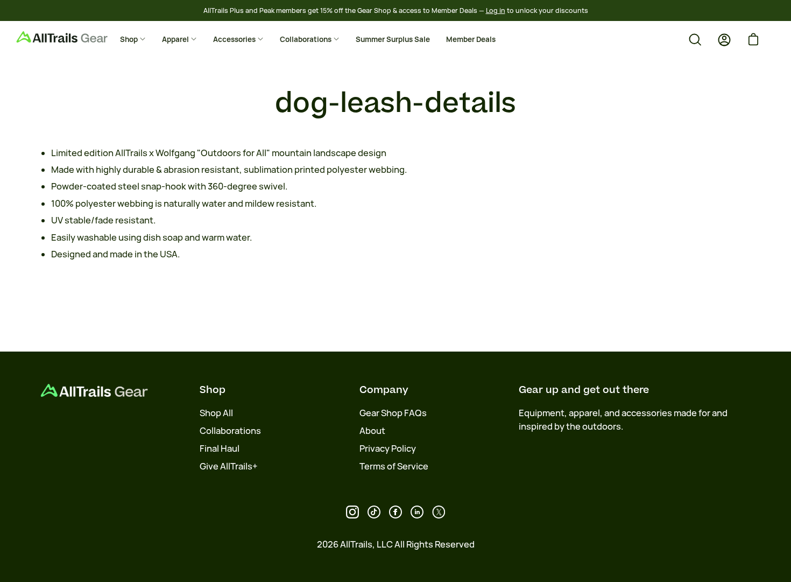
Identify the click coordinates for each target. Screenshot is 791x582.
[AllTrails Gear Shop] (78, 37)
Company (383, 390)
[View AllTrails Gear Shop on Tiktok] (374, 512)
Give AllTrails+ (229, 466)
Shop (212, 390)
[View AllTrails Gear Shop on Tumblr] (417, 512)
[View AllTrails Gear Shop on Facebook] (395, 512)
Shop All (216, 413)
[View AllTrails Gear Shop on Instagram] (352, 512)
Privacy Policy (387, 448)
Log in (495, 10)
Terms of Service (393, 466)
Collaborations (230, 431)
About (372, 431)
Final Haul (219, 448)
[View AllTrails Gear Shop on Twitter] (438, 512)
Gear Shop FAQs (393, 413)
